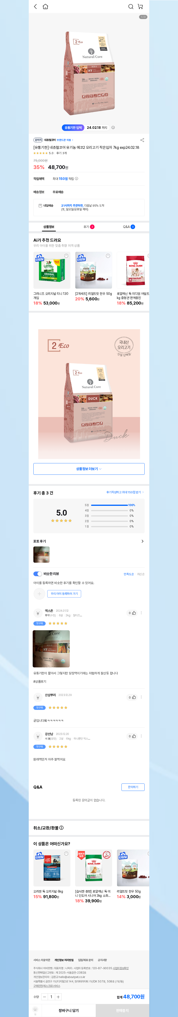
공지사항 (102, 960)
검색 (131, 6)
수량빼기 (44, 997)
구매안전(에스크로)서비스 (46, 986)
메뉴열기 (141, 613)
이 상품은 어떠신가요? (51, 844)
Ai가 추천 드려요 (47, 240)
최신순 (141, 574)
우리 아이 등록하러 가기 (64, 593)
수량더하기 (58, 997)
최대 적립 (64, 179)
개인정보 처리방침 (63, 960)
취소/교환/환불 (46, 827)
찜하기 (66, 255)
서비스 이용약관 (41, 960)
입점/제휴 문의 (85, 960)
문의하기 (133, 787)
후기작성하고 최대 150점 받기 (123, 492)
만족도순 (129, 574)
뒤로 (35, 6)
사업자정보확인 (121, 968)
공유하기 (142, 140)
